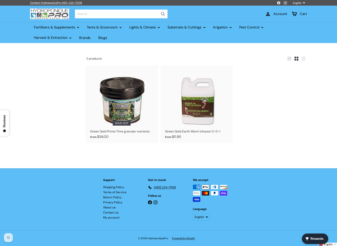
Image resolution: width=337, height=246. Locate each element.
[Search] (163, 14)
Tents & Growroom (103, 27)
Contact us (111, 212)
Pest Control (249, 27)
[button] (328, 244)
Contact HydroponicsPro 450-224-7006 (56, 2)
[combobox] (121, 14)
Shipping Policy (113, 187)
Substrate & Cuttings (185, 27)
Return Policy (112, 197)
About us (109, 207)
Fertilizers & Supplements (55, 27)
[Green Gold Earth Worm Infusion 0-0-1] (196, 104)
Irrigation (221, 27)
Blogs (102, 37)
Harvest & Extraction (51, 37)
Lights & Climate (143, 27)
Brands (84, 37)
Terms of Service (114, 192)
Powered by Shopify (183, 238)
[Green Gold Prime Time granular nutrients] (121, 104)
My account (111, 218)
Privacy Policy (112, 202)
